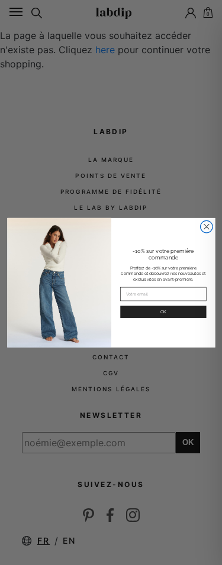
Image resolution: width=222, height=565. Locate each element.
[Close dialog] (206, 226)
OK (163, 311)
